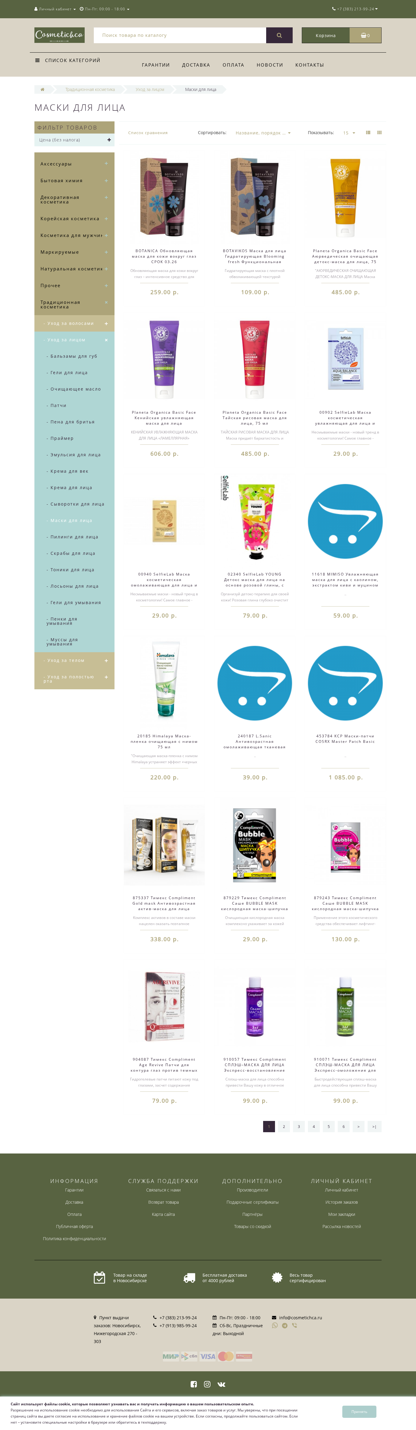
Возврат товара (163, 1202)
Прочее (51, 285)
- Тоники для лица (71, 569)
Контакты (309, 65)
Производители (252, 1190)
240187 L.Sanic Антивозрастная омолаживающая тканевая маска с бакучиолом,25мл (255, 744)
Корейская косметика (70, 218)
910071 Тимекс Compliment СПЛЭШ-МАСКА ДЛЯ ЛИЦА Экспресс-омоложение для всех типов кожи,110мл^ (345, 1067)
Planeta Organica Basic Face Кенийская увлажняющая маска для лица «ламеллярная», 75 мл (164, 420)
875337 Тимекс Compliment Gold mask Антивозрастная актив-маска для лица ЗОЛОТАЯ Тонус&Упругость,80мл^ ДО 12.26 (164, 911)
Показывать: (321, 132)
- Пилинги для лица (73, 537)
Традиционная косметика (60, 304)
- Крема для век (68, 471)
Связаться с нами (163, 1190)
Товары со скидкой (252, 1226)
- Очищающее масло (74, 389)
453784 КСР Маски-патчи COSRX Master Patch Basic (345, 738)
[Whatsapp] (275, 1325)
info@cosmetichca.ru (300, 1317)
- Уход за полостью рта (69, 679)
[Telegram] (285, 1326)
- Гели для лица (67, 372)
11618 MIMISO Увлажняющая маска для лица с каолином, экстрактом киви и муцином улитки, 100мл (345, 582)
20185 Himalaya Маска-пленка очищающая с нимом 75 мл (164, 741)
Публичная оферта (74, 1226)
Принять (359, 1411)
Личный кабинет (341, 1190)
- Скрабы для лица (71, 553)
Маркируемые (60, 252)
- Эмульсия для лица (74, 455)
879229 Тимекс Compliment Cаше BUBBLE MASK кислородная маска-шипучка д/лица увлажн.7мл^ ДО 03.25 (254, 908)
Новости (270, 65)
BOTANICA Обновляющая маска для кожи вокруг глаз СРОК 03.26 (164, 256)
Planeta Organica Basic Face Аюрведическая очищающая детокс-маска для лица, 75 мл (345, 259)
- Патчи (57, 405)
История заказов (342, 1202)
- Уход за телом (64, 660)
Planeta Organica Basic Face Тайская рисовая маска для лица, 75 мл (255, 418)
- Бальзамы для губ (72, 356)
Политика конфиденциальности (74, 1238)
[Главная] (42, 89)
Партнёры (252, 1214)
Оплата (234, 65)
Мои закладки (341, 1214)
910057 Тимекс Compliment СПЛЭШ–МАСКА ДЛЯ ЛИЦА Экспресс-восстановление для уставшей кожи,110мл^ (255, 1067)
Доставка (196, 65)
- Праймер (60, 438)
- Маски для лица (70, 520)
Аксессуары (56, 164)
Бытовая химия (62, 180)
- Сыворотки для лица (76, 504)
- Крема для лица (70, 487)
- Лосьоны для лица (73, 586)
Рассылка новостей (342, 1226)
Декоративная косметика (60, 199)
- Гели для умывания (74, 602)
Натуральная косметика (74, 269)
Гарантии (156, 65)
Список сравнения (148, 132)
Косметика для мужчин (72, 235)
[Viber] (295, 1326)
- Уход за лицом (65, 340)
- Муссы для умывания (62, 642)
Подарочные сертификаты (253, 1202)
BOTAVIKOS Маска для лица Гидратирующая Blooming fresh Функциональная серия (255, 259)
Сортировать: (212, 132)
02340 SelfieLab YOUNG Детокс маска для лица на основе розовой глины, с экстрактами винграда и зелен (254, 585)
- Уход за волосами (69, 323)
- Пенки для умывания (62, 621)
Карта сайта (163, 1214)
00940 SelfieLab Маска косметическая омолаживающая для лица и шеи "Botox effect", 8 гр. (164, 582)
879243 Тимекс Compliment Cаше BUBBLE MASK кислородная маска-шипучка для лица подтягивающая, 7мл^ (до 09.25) (345, 908)
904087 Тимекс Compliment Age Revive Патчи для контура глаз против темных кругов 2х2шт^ (164, 1067)
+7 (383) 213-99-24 (178, 1317)
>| (374, 1126)
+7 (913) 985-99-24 (178, 1325)
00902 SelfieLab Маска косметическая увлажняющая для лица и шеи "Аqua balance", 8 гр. (345, 420)
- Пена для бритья (71, 422)
